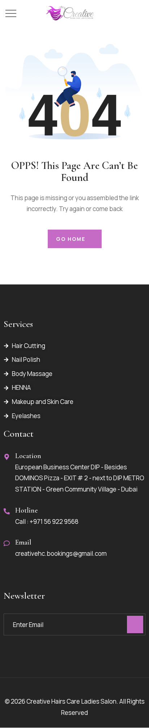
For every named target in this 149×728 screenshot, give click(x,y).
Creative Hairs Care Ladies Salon (71, 701)
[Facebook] (9, 659)
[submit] (135, 624)
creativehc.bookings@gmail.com (61, 553)
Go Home (70, 238)
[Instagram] (22, 659)
